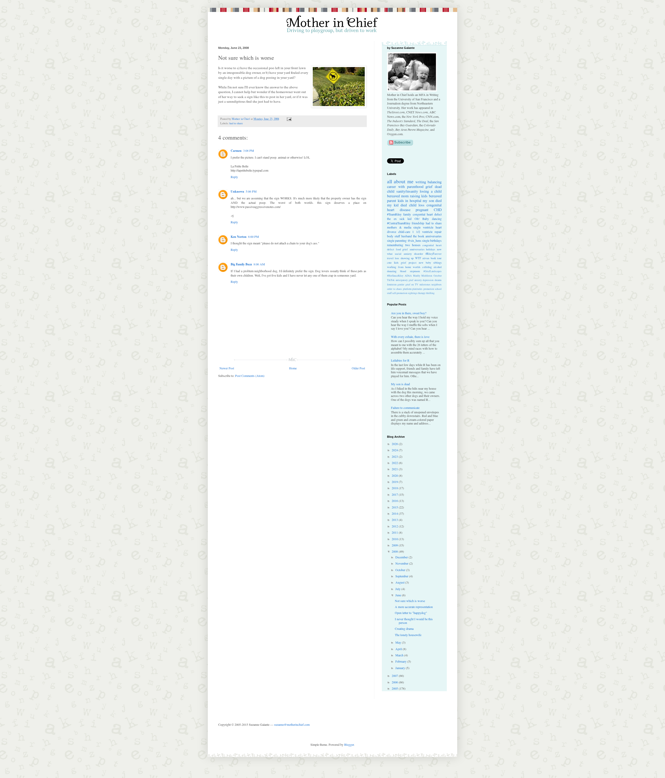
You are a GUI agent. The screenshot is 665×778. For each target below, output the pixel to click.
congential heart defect (427, 214)
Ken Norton (239, 236)
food (398, 249)
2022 (395, 463)
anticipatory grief (405, 280)
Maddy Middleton (423, 275)
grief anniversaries (413, 249)
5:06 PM (251, 191)
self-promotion (399, 293)
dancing (437, 219)
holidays (430, 249)
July (398, 589)
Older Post (358, 368)
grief (429, 186)
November (402, 563)
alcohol (438, 267)
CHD (438, 209)
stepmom (415, 271)
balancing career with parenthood (414, 184)
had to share (236, 123)
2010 (395, 539)
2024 (395, 450)
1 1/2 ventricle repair (427, 232)
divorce (391, 232)
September (402, 576)
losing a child (431, 191)
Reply (234, 177)
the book (418, 236)
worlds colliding (422, 267)
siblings (437, 262)
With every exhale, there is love (410, 337)
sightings (412, 293)
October (438, 275)
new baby (425, 262)
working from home (399, 267)
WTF (418, 258)
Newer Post (227, 368)
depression (428, 280)
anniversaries (433, 236)
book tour (436, 258)
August (400, 582)
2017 (395, 494)
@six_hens (414, 240)
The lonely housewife (408, 635)
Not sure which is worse (410, 601)
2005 (395, 688)
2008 (395, 551)
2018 (395, 488)
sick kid (405, 219)
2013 (395, 520)
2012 (395, 526)
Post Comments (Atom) (249, 376)
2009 (395, 545)
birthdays (436, 240)
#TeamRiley (394, 214)
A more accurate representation (414, 607)
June (398, 595)
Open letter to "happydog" (411, 613)
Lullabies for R (400, 360)
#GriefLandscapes (432, 271)
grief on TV (411, 284)
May (398, 642)
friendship (418, 223)
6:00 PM (253, 236)
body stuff (393, 236)
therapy (421, 293)
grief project (408, 262)
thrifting (430, 293)
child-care (404, 232)
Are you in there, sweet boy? (408, 313)
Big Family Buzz (241, 264)
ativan (425, 258)
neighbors (436, 284)
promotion (428, 289)
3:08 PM (248, 150)
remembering (395, 245)
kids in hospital (409, 200)
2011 (395, 532)
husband (406, 236)
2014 (395, 513)
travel (390, 258)
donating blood (396, 271)
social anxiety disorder (409, 254)
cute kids (392, 262)
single (425, 240)
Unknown (237, 191)
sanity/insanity (407, 191)
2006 (395, 682)
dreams (438, 280)
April (399, 649)
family (407, 214)
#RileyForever (433, 254)
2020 (395, 475)
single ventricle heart (427, 227)
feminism (391, 284)
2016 (395, 501)
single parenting (397, 240)
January (400, 668)
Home (293, 368)
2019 (395, 482)
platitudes (417, 289)
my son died (432, 200)
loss (397, 258)
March (399, 655)
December (402, 557)
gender (400, 284)
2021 (395, 469)
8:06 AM (259, 264)
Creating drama (404, 628)
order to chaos (394, 289)
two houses (413, 245)
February (401, 661)
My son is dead (400, 384)
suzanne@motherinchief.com (292, 724)
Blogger (349, 744)
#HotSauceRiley (395, 275)
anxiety (418, 280)
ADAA (408, 275)
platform (407, 289)
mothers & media (399, 227)
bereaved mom (398, 195)
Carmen (236, 150)
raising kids (419, 195)
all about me (400, 181)
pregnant (422, 209)
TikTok (391, 280)
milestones (425, 284)
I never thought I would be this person (414, 621)
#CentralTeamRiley (398, 223)
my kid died (397, 204)
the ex (392, 219)
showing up (407, 258)
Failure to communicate (405, 408)
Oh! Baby (422, 219)
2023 (395, 456)
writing (420, 181)
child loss (416, 204)
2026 (395, 444)
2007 (395, 676)
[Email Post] (288, 119)
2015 (395, 507)
